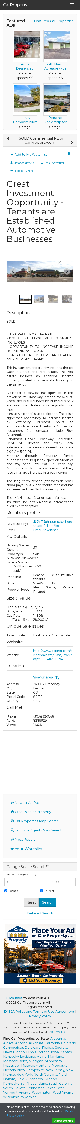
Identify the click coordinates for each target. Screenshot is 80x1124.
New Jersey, (55, 1070)
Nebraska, (60, 1065)
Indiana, (44, 1052)
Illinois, (32, 1052)
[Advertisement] (40, 762)
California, (53, 1043)
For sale (13, 890)
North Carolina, (46, 1074)
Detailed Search (40, 913)
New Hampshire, (31, 1070)
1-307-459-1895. (57, 1031)
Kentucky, (11, 1056)
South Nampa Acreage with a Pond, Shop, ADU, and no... (55, 70)
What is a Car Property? (33, 812)
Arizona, (22, 1043)
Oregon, (51, 1079)
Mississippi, (12, 1065)
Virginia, (25, 1092)
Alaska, (9, 1043)
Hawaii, (9, 1052)
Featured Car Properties (53, 21)
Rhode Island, (37, 1083)
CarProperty (15, 4)
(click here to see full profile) (52, 524)
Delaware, (33, 1047)
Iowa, (55, 1052)
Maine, (42, 1056)
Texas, (51, 1088)
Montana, (44, 1065)
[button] (25, 299)
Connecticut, (14, 1047)
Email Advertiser (53, 162)
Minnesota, (54, 1061)
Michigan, (37, 1061)
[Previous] (8, 138)
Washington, (42, 1092)
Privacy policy (15, 1115)
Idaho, (20, 1052)
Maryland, (56, 1056)
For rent (49, 890)
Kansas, (66, 1052)
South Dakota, (15, 1088)
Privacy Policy (40, 1016)
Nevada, (10, 1070)
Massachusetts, (16, 1061)
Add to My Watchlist (30, 154)
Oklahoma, (35, 1079)
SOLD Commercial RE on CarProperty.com (42, 140)
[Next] (71, 142)
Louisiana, (28, 1056)
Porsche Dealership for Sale (55, 122)
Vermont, (11, 1092)
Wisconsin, (12, 1097)
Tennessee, (36, 1088)
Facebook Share (23, 170)
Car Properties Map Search (36, 821)
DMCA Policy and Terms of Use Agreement (39, 1011)
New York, (24, 1074)
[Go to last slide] (13, 271)
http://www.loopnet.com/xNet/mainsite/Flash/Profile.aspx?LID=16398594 (53, 655)
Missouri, (28, 1065)
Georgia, (61, 1047)
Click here (14, 998)
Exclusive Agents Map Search (38, 830)
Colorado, (69, 1043)
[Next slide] (67, 271)
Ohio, (21, 1079)
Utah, (61, 1088)
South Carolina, (61, 1083)
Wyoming (29, 1097)
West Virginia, (63, 1092)
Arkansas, (37, 1043)
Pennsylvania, (14, 1083)
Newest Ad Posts (28, 803)
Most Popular (25, 839)
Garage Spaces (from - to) (20, 874)
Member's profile (23, 162)
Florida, (48, 1047)
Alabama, (58, 1038)
